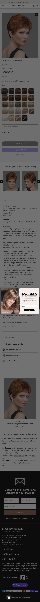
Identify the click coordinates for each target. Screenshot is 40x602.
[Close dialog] (37, 289)
